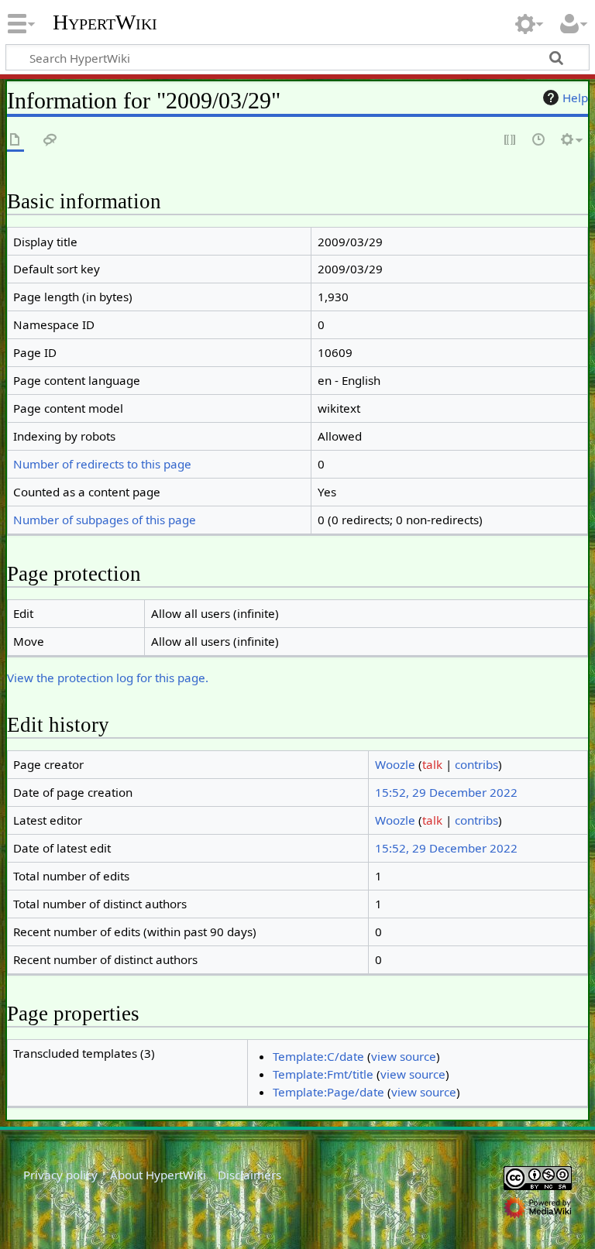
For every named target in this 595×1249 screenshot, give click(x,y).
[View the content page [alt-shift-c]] (15, 140)
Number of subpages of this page (104, 519)
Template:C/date (318, 1056)
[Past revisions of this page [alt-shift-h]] (539, 140)
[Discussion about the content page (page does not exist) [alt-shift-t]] (50, 140)
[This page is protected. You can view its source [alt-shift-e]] (510, 140)
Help (575, 97)
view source (403, 1056)
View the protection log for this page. (107, 677)
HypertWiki (105, 22)
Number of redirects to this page (102, 464)
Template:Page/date (328, 1092)
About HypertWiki (158, 1174)
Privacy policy (60, 1174)
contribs (476, 764)
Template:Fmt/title (323, 1074)
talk (432, 764)
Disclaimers (249, 1174)
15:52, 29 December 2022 (446, 792)
